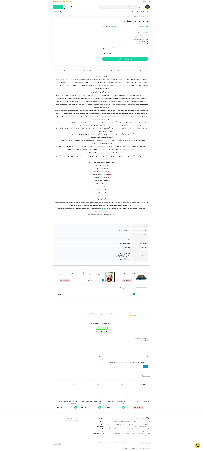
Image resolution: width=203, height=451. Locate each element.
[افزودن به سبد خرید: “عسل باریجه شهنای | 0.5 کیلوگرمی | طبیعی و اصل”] (99, 407)
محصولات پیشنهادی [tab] (88, 70)
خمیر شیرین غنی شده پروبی (101, 193)
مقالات (137, 12)
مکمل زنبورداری (137, 16)
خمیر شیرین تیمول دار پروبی (101, 190)
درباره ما (133, 12)
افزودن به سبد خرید (124, 59)
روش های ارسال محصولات (98, 433)
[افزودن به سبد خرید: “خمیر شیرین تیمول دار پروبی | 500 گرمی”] (134, 294)
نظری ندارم (101, 335)
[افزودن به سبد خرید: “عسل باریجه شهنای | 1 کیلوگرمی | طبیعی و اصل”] (123, 407)
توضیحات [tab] (139, 70)
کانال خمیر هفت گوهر (101, 196)
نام (147, 356)
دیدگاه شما (145, 341)
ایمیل (99, 356)
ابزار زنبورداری (144, 16)
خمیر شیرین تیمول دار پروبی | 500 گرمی (125, 288)
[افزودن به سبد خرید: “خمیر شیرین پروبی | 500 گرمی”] (103, 280)
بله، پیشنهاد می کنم (101, 328)
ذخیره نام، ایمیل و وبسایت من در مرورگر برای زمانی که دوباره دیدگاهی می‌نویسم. (128, 362)
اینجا (95, 214)
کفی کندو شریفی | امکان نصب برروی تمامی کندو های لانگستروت (128, 276)
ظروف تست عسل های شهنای (142, 401)
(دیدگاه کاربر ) (105, 48)
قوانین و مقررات (100, 426)
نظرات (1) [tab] (64, 70)
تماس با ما (127, 12)
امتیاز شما (145, 338)
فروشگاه (143, 12)
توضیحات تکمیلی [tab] (115, 70)
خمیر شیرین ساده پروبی (101, 187)
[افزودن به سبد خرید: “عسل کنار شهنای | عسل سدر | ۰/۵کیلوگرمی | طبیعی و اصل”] (75, 407)
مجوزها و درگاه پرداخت (99, 431)
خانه (148, 12)
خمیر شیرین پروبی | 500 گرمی (96, 274)
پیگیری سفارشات (100, 424)
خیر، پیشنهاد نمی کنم (101, 332)
